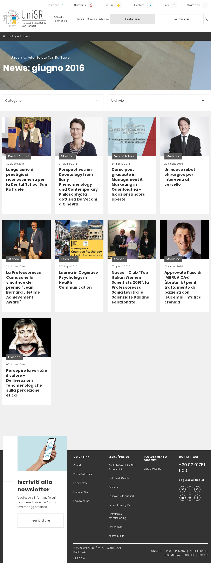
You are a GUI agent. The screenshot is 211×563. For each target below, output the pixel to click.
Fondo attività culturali (121, 496)
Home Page (11, 36)
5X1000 (203, 555)
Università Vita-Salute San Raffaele (40, 57)
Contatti (77, 465)
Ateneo (104, 19)
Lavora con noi (81, 501)
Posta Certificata (82, 474)
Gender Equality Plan (120, 505)
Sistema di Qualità (119, 478)
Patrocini (114, 487)
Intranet (53, 5)
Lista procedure (152, 468)
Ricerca (92, 19)
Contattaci (132, 19)
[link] (26, 165)
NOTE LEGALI (198, 551)
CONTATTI (155, 551)
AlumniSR (80, 5)
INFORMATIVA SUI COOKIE (179, 555)
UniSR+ (109, 5)
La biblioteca (80, 483)
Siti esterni (138, 5)
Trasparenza (115, 527)
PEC (168, 551)
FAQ (166, 5)
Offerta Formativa (60, 18)
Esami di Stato (81, 492)
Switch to (193, 5)
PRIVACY (180, 551)
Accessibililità (116, 536)
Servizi (81, 19)
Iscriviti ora (181, 19)
